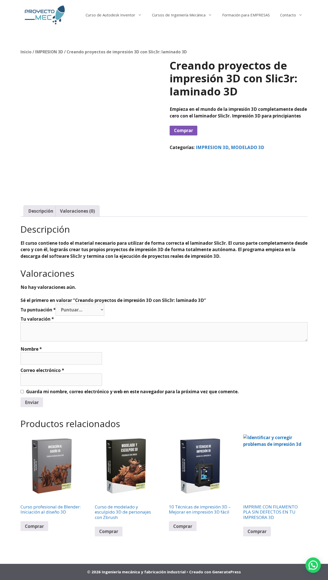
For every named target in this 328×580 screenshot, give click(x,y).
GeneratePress (226, 571)
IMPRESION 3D (49, 52)
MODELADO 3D (247, 147)
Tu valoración (37, 319)
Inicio (26, 52)
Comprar (183, 130)
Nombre (31, 349)
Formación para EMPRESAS (246, 14)
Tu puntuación (38, 310)
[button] (313, 565)
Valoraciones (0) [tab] (77, 211)
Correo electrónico (42, 370)
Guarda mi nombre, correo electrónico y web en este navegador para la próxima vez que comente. (132, 392)
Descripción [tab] (40, 211)
